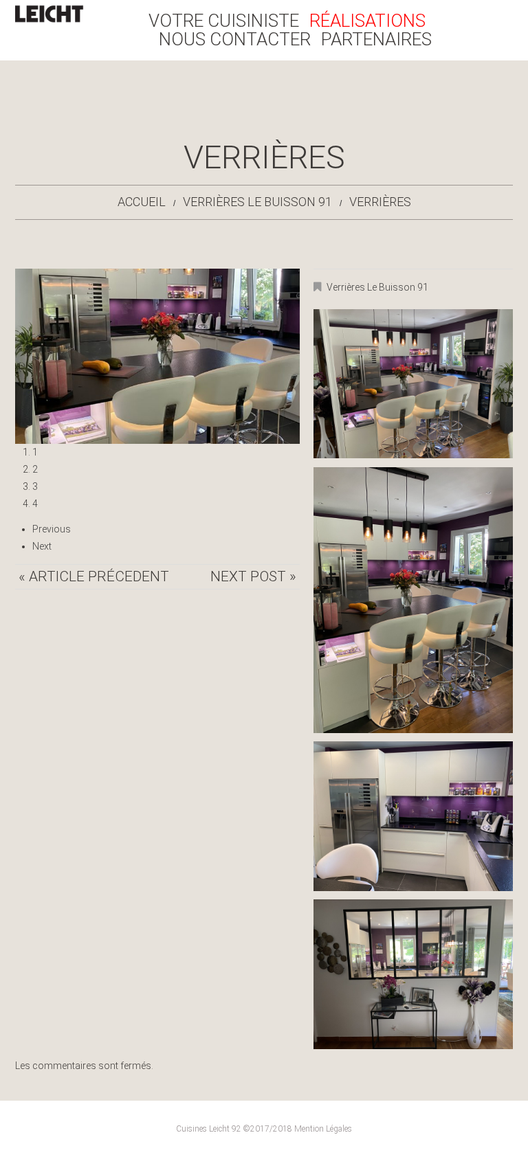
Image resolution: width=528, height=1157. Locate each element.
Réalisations (367, 21)
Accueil (142, 201)
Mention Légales (323, 1129)
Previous (51, 529)
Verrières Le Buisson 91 (257, 201)
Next (42, 546)
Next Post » (253, 576)
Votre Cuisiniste (223, 21)
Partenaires (376, 39)
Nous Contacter (235, 39)
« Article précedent (94, 576)
